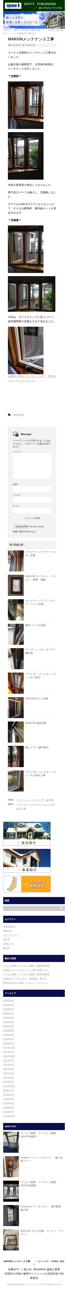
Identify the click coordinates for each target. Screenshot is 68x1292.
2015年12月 (9, 1116)
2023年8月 (8, 1030)
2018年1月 (8, 1043)
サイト (16, 506)
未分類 (6, 939)
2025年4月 (8, 1004)
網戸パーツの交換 (35, 625)
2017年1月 (8, 1081)
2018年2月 (8, 1039)
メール (17, 495)
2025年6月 (8, 1000)
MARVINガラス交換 (36, 698)
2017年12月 (9, 1047)
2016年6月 (8, 1094)
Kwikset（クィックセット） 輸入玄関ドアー (25, 970)
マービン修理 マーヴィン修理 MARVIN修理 (26, 965)
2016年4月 (8, 1103)
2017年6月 (8, 1064)
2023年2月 (8, 1034)
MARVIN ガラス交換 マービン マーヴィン (25, 982)
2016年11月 (9, 1086)
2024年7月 (8, 1013)
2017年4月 (8, 1073)
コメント (17, 451)
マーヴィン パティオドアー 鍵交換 (35, 800)
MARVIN (18, 414)
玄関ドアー (8, 943)
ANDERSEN (9, 926)
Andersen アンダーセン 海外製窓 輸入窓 (25, 978)
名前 (16, 484)
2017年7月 (8, 1060)
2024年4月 (8, 1026)
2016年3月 (8, 1107)
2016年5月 (8, 1099)
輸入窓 (6, 948)
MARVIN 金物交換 (35, 723)
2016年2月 (8, 1111)
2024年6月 (8, 1017)
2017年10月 (9, 1056)
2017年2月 (8, 1077)
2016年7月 (8, 1090)
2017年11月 (9, 1052)
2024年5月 (8, 1022)
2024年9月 (8, 1009)
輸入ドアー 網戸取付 (37, 747)
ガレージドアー (11, 935)
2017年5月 (8, 1069)
